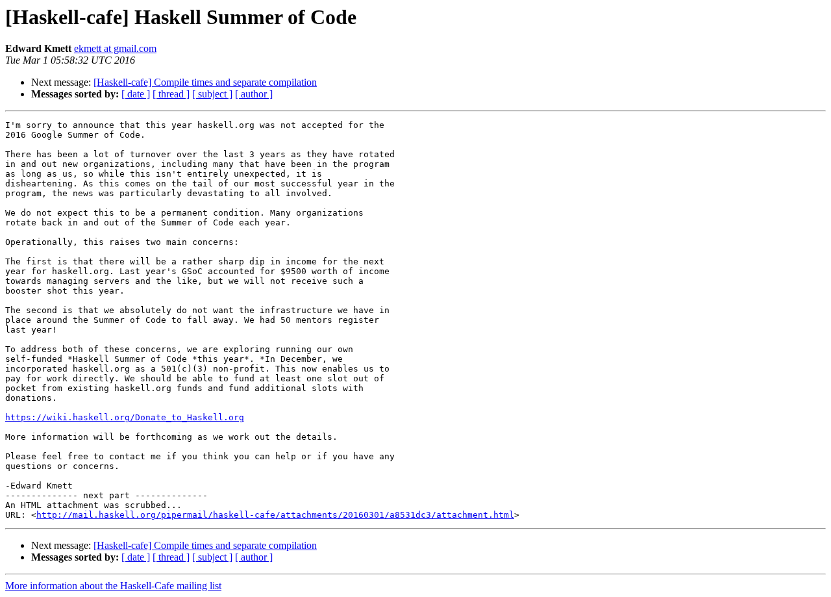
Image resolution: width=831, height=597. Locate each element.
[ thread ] (171, 93)
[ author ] (254, 93)
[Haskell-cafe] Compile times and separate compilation (205, 82)
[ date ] (135, 93)
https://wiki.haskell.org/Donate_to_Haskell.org (124, 417)
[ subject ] (212, 93)
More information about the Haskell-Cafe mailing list (113, 585)
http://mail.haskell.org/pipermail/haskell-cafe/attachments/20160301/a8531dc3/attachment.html (275, 515)
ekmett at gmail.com (115, 48)
